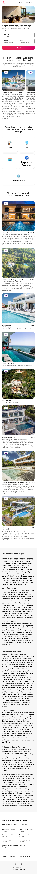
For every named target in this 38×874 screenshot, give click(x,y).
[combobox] (18, 36)
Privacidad (15, 869)
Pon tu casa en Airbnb (26, 3)
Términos (22, 869)
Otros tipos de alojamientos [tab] (10, 824)
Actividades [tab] (24, 824)
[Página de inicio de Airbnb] (3, 3)
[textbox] (10, 42)
